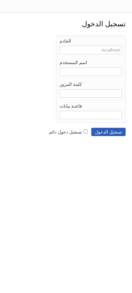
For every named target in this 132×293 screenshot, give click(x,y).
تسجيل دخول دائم (65, 131)
